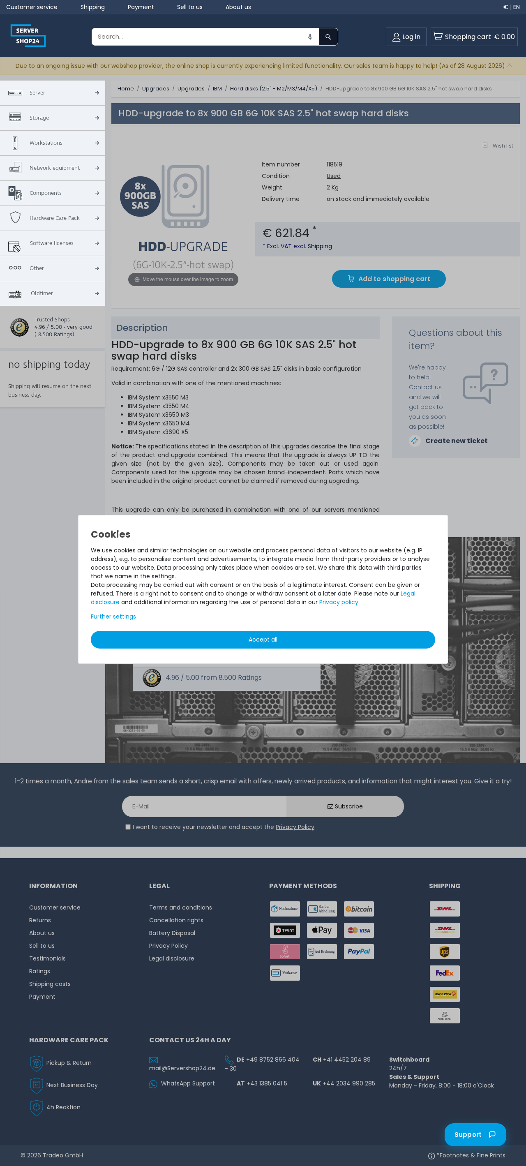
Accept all (263, 639)
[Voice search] (310, 36)
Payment (141, 7)
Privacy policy (338, 602)
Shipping (93, 7)
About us (238, 7)
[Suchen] (328, 36)
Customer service (32, 7)
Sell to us (190, 7)
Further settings (113, 616)
